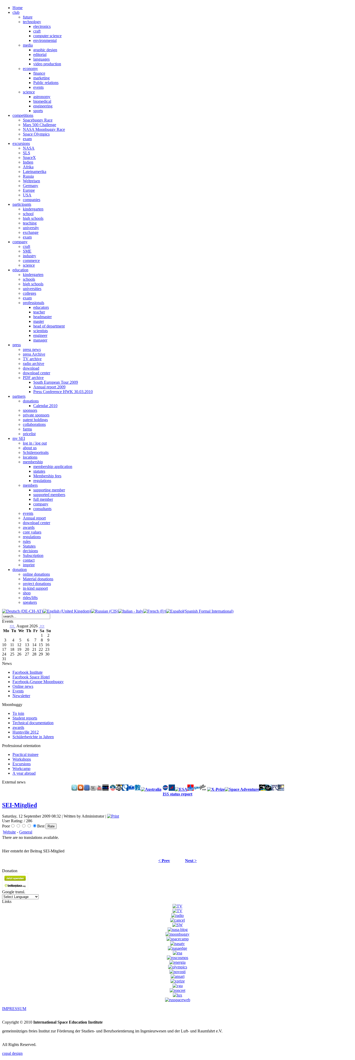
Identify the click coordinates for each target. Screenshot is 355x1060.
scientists (40, 331)
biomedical (42, 101)
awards (29, 527)
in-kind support (35, 588)
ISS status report (177, 794)
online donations (36, 574)
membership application (52, 466)
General (25, 832)
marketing (41, 78)
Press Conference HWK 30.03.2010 (63, 391)
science (29, 92)
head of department (49, 326)
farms (27, 429)
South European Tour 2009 (55, 382)
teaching (30, 223)
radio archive (33, 363)
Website (9, 832)
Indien (28, 162)
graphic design (45, 50)
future (27, 17)
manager (40, 340)
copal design (12, 1053)
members (30, 485)
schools (29, 279)
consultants (42, 508)
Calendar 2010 (45, 405)
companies (31, 199)
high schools (33, 218)
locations (30, 457)
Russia (28, 176)
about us (30, 448)
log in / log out (35, 443)
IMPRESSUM (14, 1008)
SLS (26, 153)
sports (38, 110)
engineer (40, 335)
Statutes (29, 546)
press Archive (34, 354)
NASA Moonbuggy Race (44, 129)
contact (29, 560)
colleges (29, 293)
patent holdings (35, 419)
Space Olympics (36, 134)
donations (31, 401)
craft (37, 31)
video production (47, 64)
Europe (29, 190)
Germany (30, 185)
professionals (33, 302)
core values (32, 532)
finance (39, 73)
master (38, 321)
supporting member (49, 490)
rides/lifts (30, 597)
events (38, 87)
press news (32, 349)
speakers (30, 602)
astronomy (41, 96)
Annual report (34, 518)
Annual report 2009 (49, 387)
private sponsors (36, 415)
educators (41, 307)
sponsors (30, 410)
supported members (49, 494)
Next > (191, 860)
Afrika (28, 167)
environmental (45, 40)
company (40, 504)
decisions (30, 551)
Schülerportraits (36, 452)
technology (32, 22)
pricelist (29, 434)
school (28, 213)
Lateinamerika (34, 171)
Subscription (33, 555)
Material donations (38, 579)
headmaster (42, 316)
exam (27, 139)
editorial (40, 54)
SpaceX (29, 157)
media (28, 45)
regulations (42, 480)
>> (41, 626)
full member (43, 499)
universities (32, 288)
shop (27, 593)
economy (30, 68)
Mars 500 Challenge (39, 125)
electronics (42, 26)
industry (29, 256)
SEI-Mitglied (19, 805)
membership (33, 462)
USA (27, 195)
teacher (39, 312)
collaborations (34, 424)
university (31, 228)
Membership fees (47, 476)
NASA (29, 148)
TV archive (32, 359)
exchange (30, 232)
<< (12, 626)
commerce (31, 260)
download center (36, 373)
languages (41, 59)
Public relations (45, 82)
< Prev (164, 860)
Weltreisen (31, 181)
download (31, 368)
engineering (42, 106)
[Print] (113, 816)
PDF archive (33, 377)
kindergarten (33, 209)
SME (27, 251)
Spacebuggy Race (37, 120)
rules (27, 541)
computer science (47, 36)
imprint (29, 565)
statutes (39, 471)
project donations (37, 583)
